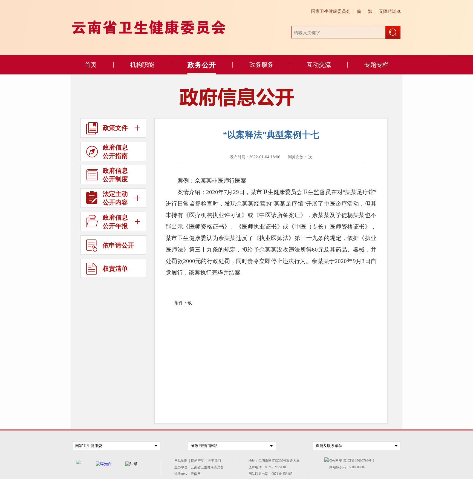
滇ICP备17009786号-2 (358, 461)
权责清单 (115, 268)
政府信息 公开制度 (115, 175)
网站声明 (198, 461)
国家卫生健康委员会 (330, 11)
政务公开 (202, 65)
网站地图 (181, 461)
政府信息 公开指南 (115, 151)
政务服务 (261, 64)
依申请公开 (118, 245)
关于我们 (215, 461)
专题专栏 (376, 64)
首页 (91, 64)
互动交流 (319, 64)
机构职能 (142, 64)
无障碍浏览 (390, 11)
